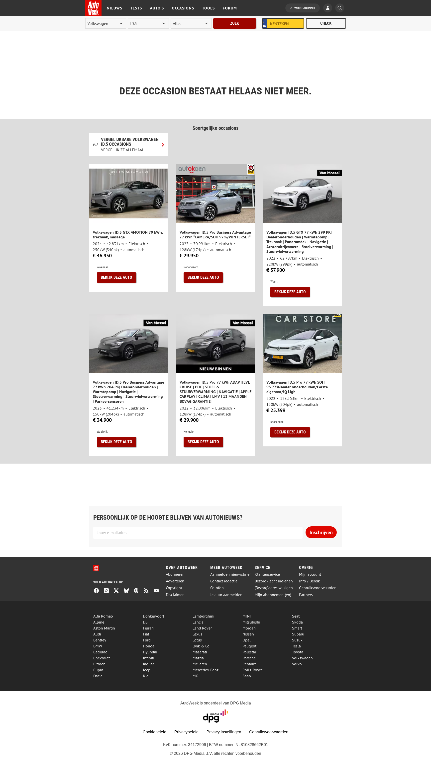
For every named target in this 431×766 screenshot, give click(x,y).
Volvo (297, 663)
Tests (136, 7)
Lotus (197, 639)
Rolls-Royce (252, 669)
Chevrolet (101, 657)
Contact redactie (223, 581)
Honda (148, 645)
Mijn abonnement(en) (273, 594)
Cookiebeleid (154, 732)
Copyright (174, 587)
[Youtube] (158, 591)
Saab (246, 675)
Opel (246, 639)
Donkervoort (153, 616)
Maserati (200, 651)
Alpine (98, 622)
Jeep (146, 669)
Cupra (98, 669)
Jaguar (148, 663)
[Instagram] (108, 591)
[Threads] (138, 591)
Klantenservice (267, 574)
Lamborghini (203, 616)
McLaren (200, 663)
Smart (297, 628)
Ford (147, 639)
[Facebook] (98, 591)
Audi (97, 633)
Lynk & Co (201, 645)
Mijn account (310, 574)
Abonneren (175, 574)
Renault (249, 663)
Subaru (298, 633)
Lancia (198, 622)
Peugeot (249, 645)
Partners (306, 594)
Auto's (157, 7)
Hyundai (150, 651)
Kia (145, 675)
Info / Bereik (309, 581)
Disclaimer (175, 594)
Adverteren (175, 581)
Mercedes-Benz (205, 669)
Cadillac (100, 651)
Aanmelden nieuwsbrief (230, 574)
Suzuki (298, 639)
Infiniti (148, 657)
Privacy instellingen (224, 732)
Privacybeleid (186, 732)
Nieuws (114, 7)
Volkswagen (302, 657)
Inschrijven (321, 532)
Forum (230, 7)
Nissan (248, 633)
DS (145, 622)
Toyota (297, 651)
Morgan (249, 628)
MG (195, 675)
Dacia (98, 675)
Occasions (183, 7)
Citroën (99, 663)
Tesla (296, 645)
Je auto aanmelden (226, 594)
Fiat (146, 633)
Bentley (99, 639)
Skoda (297, 622)
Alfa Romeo (103, 616)
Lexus (197, 633)
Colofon (217, 587)
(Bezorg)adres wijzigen (274, 587)
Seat (296, 616)
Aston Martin (104, 628)
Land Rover (202, 628)
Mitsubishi (251, 622)
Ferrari (148, 628)
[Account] (329, 8)
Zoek (234, 23)
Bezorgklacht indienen (274, 581)
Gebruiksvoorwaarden (317, 587)
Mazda (198, 657)
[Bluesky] (128, 591)
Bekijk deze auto (116, 277)
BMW (97, 645)
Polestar (249, 651)
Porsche (249, 657)
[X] (118, 591)
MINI (246, 616)
